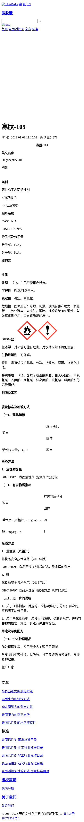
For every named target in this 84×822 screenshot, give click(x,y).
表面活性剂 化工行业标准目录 (22, 747)
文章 (28, 29)
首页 (5, 29)
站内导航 (8, 788)
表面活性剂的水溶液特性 (19, 722)
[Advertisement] (42, 75)
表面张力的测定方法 (16, 714)
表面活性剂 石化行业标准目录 (22, 763)
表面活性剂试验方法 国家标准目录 (25, 771)
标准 (35, 29)
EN (29, 4)
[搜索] (39, 21)
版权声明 (9, 780)
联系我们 (8, 806)
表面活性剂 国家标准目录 (19, 740)
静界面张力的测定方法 (17, 691)
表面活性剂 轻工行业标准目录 (22, 755)
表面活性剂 (16, 29)
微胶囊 (7, 13)
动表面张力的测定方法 (17, 707)
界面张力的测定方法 (16, 699)
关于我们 (9, 797)
